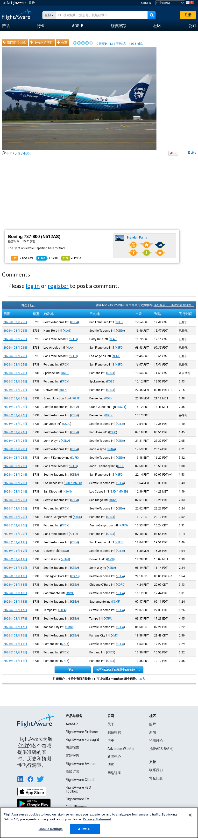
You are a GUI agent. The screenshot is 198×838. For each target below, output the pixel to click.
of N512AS (22, 258)
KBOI (64, 551)
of (48, 258)
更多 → (72, 669)
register (58, 285)
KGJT (75, 398)
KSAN (67, 491)
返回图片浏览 (16, 43)
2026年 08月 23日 (15, 440)
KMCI (69, 627)
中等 (9, 153)
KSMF (70, 593)
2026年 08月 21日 (15, 474)
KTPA (62, 610)
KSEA (74, 322)
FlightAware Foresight (82, 739)
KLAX (70, 347)
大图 (18, 153)
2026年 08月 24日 (15, 390)
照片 (152, 724)
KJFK (74, 457)
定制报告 (72, 755)
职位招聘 (114, 732)
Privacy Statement (97, 819)
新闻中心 (114, 756)
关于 (110, 724)
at (72, 258)
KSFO (119, 322)
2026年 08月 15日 (15, 652)
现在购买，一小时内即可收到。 (174, 305)
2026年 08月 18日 (15, 576)
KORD (75, 576)
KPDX (64, 364)
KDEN (63, 390)
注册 (188, 15)
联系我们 (156, 770)
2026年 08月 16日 (15, 635)
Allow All (85, 829)
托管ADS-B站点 (161, 749)
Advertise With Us (120, 749)
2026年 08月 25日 (15, 356)
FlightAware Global (80, 780)
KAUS (77, 517)
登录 (31, 3)
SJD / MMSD (73, 483)
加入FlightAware (14, 3)
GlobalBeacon (76, 807)
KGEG (65, 373)
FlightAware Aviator (81, 764)
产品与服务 (74, 716)
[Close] (190, 815)
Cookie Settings (51, 829)
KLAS (67, 330)
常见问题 (156, 778)
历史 (110, 740)
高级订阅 (72, 771)
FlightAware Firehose (82, 732)
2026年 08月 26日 (15, 322)
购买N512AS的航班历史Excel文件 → (118, 669)
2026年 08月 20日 (15, 508)
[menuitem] (6, 26)
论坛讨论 (156, 740)
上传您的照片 (43, 43)
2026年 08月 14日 (15, 661)
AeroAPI (72, 724)
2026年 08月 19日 (15, 542)
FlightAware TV (77, 799)
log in (33, 285)
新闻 (152, 732)
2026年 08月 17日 (15, 610)
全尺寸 (27, 153)
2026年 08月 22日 (15, 466)
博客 (110, 765)
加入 (142, 679)
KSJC (66, 424)
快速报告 (72, 747)
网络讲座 (114, 773)
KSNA (65, 440)
